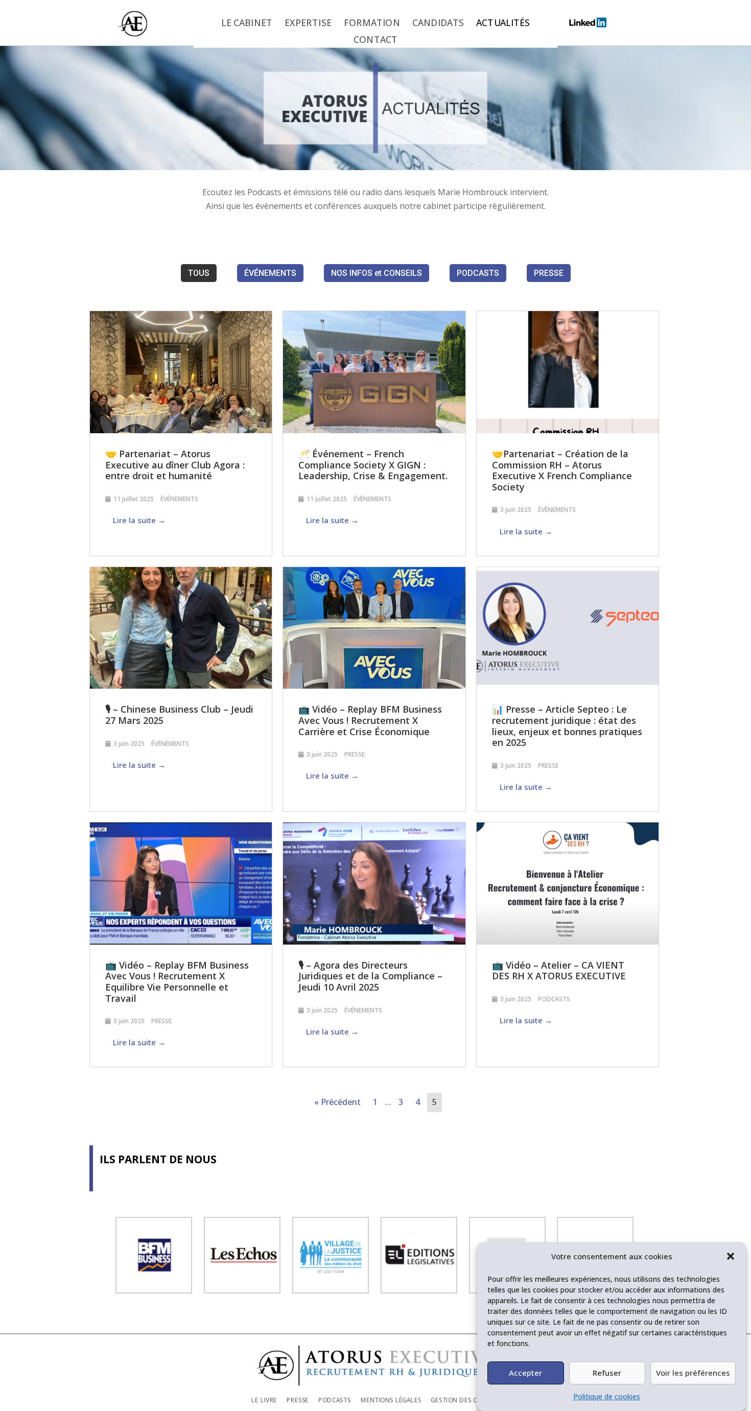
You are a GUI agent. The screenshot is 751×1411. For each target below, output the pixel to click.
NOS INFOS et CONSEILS (376, 273)
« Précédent (337, 1102)
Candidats (438, 23)
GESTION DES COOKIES (465, 1399)
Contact (375, 40)
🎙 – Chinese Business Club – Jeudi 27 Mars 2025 (179, 714)
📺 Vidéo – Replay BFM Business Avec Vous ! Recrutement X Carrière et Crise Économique (370, 720)
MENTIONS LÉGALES (391, 1399)
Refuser (607, 1373)
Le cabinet (246, 23)
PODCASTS (478, 273)
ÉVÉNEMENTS (270, 273)
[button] (730, 1256)
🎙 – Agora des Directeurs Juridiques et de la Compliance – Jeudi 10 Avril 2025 (370, 976)
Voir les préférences (693, 1373)
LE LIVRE (264, 1399)
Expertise (308, 23)
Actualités (502, 23)
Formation (372, 23)
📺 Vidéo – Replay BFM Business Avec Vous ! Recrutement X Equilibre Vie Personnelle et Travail (177, 981)
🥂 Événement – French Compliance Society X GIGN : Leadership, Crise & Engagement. (373, 465)
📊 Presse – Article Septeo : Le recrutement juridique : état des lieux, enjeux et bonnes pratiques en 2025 (567, 725)
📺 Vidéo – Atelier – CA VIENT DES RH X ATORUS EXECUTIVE (559, 970)
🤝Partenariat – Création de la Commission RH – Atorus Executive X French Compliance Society (562, 470)
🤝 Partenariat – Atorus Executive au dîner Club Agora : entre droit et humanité (175, 465)
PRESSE (549, 273)
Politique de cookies (606, 1396)
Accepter (525, 1373)
